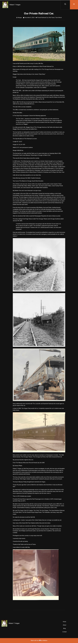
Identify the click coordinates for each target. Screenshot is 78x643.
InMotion (45, 640)
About (64, 625)
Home (64, 621)
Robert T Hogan (15, 5)
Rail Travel (52, 17)
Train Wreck (58, 17)
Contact (64, 631)
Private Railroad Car (42, 17)
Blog (64, 628)
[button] (74, 4)
